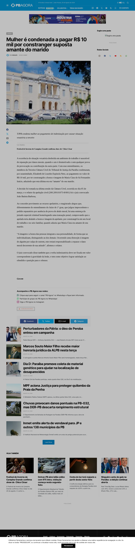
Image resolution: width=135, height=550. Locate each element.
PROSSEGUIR (68, 546)
